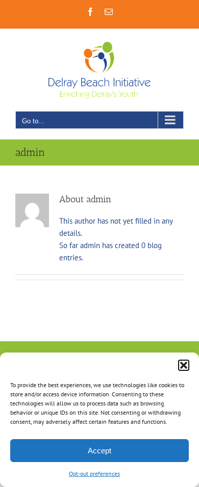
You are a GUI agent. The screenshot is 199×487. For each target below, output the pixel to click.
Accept (99, 450)
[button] (184, 365)
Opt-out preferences (94, 473)
